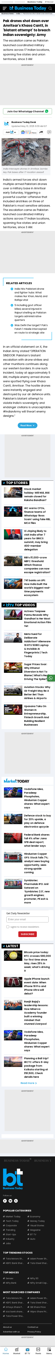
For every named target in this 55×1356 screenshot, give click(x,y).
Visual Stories (37, 1225)
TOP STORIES (17, 483)
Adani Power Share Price (39, 1258)
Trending (10, 1230)
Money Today (37, 1221)
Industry (10, 1238)
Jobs (8, 1243)
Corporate (11, 1225)
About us (7, 1327)
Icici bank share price (15, 1311)
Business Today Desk (23, 122)
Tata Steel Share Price (39, 1263)
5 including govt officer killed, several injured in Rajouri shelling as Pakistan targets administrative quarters (30, 312)
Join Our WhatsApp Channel (25, 111)
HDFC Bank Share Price (15, 1263)
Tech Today (12, 1221)
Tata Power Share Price (15, 1316)
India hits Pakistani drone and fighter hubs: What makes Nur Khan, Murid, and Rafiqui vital (31, 294)
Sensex (9, 1278)
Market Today (13, 1216)
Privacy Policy (34, 1331)
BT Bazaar (49, 2)
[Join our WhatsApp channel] (50, 680)
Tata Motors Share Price (15, 1258)
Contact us (33, 1327)
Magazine (35, 1230)
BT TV (33, 1234)
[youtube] (10, 1201)
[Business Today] (27, 8)
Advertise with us (11, 1331)
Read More (26, 425)
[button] (49, 1351)
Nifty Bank (11, 1282)
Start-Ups (11, 1234)
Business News (8, 13)
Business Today (35, 2)
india (18, 13)
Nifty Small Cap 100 (39, 1282)
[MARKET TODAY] (16, 781)
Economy (35, 1216)
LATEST (12, 946)
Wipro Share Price (39, 1311)
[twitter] (16, 1201)
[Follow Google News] (28, 132)
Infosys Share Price (15, 1307)
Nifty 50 (34, 1278)
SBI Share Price (38, 1307)
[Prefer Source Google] (10, 132)
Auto (32, 1238)
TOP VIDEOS (25, 605)
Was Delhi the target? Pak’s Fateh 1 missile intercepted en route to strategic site (31, 328)
